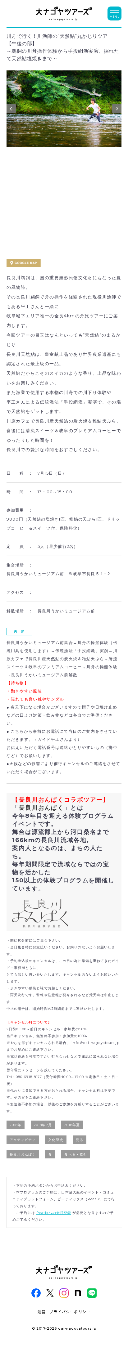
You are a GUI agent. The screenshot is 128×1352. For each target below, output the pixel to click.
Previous (11, 110)
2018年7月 (43, 1125)
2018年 (16, 1125)
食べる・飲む (75, 1154)
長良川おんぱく (41, 807)
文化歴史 (55, 1140)
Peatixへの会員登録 (53, 1213)
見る (79, 1140)
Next (116, 110)
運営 (42, 1311)
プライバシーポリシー (69, 1311)
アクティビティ (23, 1140)
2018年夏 (72, 1125)
